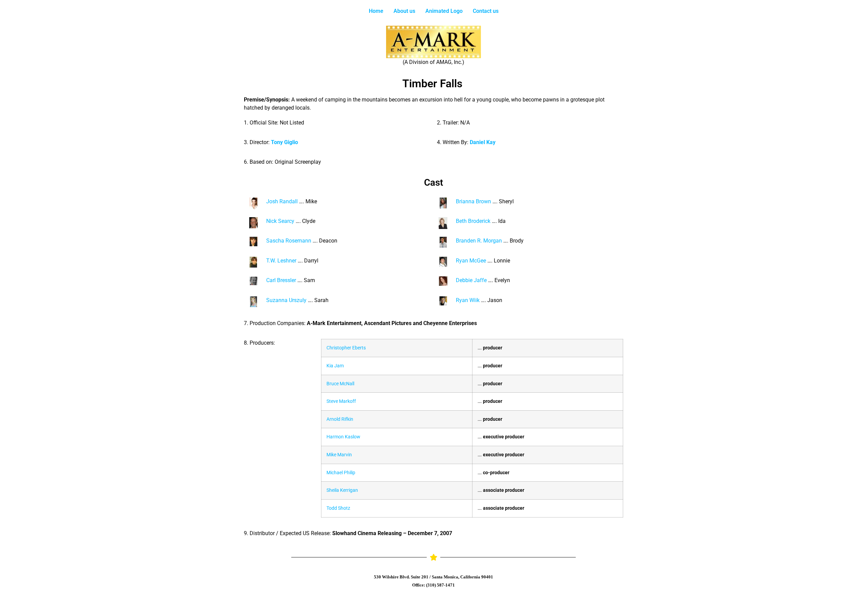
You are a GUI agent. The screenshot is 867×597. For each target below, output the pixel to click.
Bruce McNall (340, 384)
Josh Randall (282, 201)
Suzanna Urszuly (286, 300)
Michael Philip (340, 473)
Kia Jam (335, 366)
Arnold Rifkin (339, 419)
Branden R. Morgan (479, 240)
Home (376, 11)
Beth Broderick (473, 221)
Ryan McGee (471, 260)
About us (404, 11)
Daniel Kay (482, 142)
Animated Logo (444, 11)
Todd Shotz (338, 508)
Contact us (486, 11)
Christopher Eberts (346, 348)
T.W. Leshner (281, 260)
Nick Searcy (280, 221)
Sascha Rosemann (288, 240)
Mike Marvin (339, 455)
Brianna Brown (473, 201)
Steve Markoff (341, 401)
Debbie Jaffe (471, 280)
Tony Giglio (284, 142)
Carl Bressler (281, 280)
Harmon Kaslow (343, 437)
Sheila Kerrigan (342, 490)
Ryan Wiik (468, 300)
